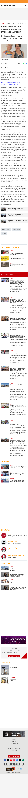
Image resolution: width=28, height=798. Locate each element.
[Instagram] (14, 760)
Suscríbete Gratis (14, 656)
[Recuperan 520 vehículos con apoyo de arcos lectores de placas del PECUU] (5, 568)
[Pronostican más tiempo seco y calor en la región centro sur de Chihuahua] (5, 357)
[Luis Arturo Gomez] (4, 542)
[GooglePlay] (23, 760)
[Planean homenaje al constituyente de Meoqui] (5, 264)
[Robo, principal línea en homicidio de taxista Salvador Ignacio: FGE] (5, 324)
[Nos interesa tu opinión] (14, 734)
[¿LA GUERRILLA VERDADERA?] (5, 258)
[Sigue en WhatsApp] (23, 63)
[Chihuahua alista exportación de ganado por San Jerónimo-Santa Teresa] (5, 448)
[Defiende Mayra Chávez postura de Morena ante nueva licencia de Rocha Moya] (5, 587)
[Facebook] (5, 760)
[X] (8, 760)
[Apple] (20, 760)
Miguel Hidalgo (6, 229)
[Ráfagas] (4, 535)
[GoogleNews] (17, 760)
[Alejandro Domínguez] (4, 549)
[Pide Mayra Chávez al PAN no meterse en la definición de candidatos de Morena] (5, 574)
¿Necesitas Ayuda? (14, 756)
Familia (4, 233)
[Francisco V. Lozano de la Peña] (4, 556)
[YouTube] (11, 760)
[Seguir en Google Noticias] (26, 63)
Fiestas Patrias (16, 229)
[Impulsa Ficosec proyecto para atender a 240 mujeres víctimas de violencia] (5, 410)
